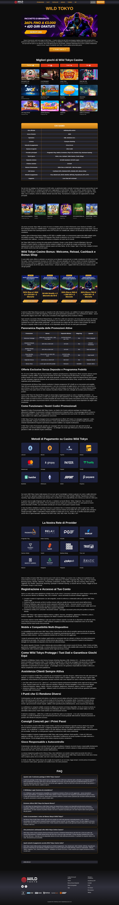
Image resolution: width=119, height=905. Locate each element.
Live (49, 65)
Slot (87, 65)
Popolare (29, 65)
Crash (68, 65)
